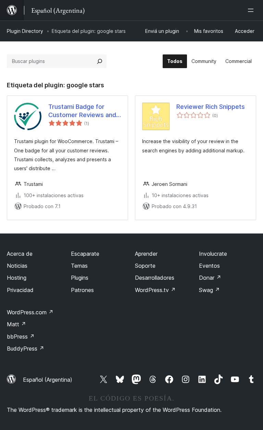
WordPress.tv (155, 290)
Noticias (17, 265)
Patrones (82, 290)
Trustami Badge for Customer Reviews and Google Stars (82, 111)
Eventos (209, 265)
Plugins (79, 277)
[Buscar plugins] (100, 61)
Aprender (146, 253)
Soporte (145, 265)
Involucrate (213, 253)
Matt (16, 324)
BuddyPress (25, 348)
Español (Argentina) (47, 379)
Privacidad (20, 290)
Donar (210, 277)
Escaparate (85, 253)
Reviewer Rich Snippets (210, 106)
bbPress (21, 336)
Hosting (16, 277)
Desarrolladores (154, 277)
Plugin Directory (25, 31)
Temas (79, 265)
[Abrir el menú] (252, 10)
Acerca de (20, 253)
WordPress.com (30, 312)
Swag (209, 290)
